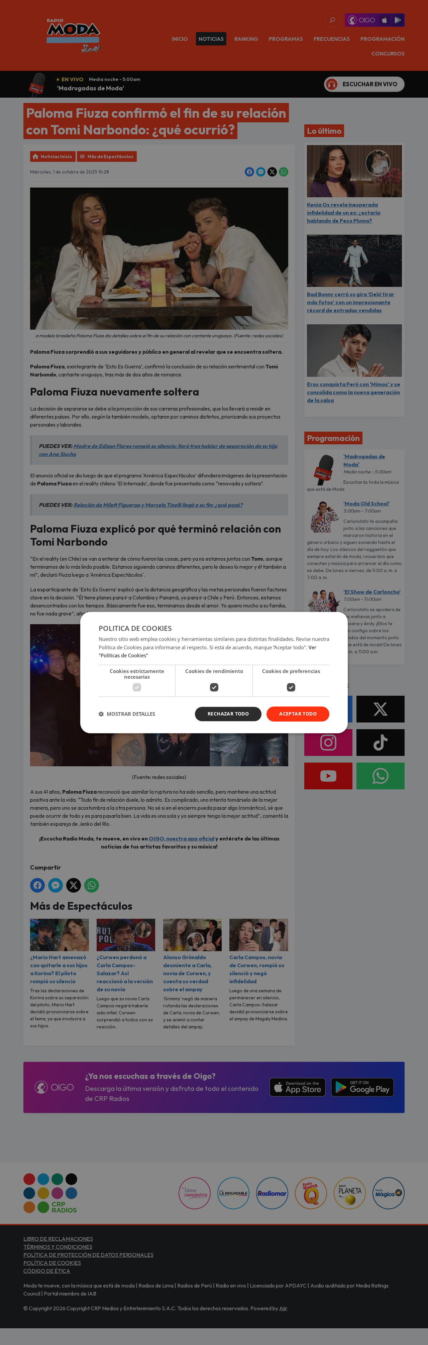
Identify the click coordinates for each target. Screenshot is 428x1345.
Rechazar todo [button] (228, 713)
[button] (127, 714)
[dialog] (214, 672)
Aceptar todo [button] (298, 713)
